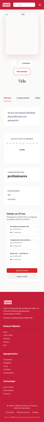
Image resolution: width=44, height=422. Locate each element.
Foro (5, 345)
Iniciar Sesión (8, 390)
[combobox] (24, 5)
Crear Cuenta (8, 387)
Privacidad (10, 412)
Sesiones (6, 339)
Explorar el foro (22, 270)
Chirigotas (7, 363)
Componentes (23, 98)
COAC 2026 (7, 335)
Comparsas (7, 359)
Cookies (35, 412)
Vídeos (38, 98)
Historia (7, 98)
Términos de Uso (23, 412)
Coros (5, 366)
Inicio (5, 332)
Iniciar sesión (22, 276)
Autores (6, 342)
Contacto (6, 394)
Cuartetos (7, 369)
